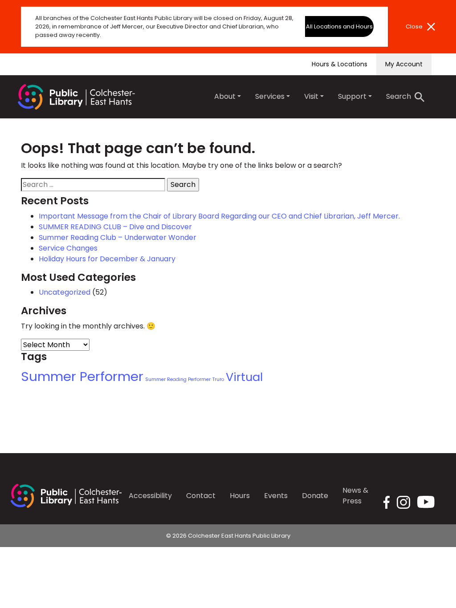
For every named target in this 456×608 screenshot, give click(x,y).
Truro (218, 379)
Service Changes (68, 248)
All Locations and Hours (339, 26)
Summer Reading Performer (178, 379)
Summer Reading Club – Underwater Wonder (117, 237)
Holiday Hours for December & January (107, 259)
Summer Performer (82, 376)
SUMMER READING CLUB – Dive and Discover (115, 227)
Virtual (244, 377)
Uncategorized (64, 292)
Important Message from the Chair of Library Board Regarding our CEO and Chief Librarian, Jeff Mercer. (219, 216)
